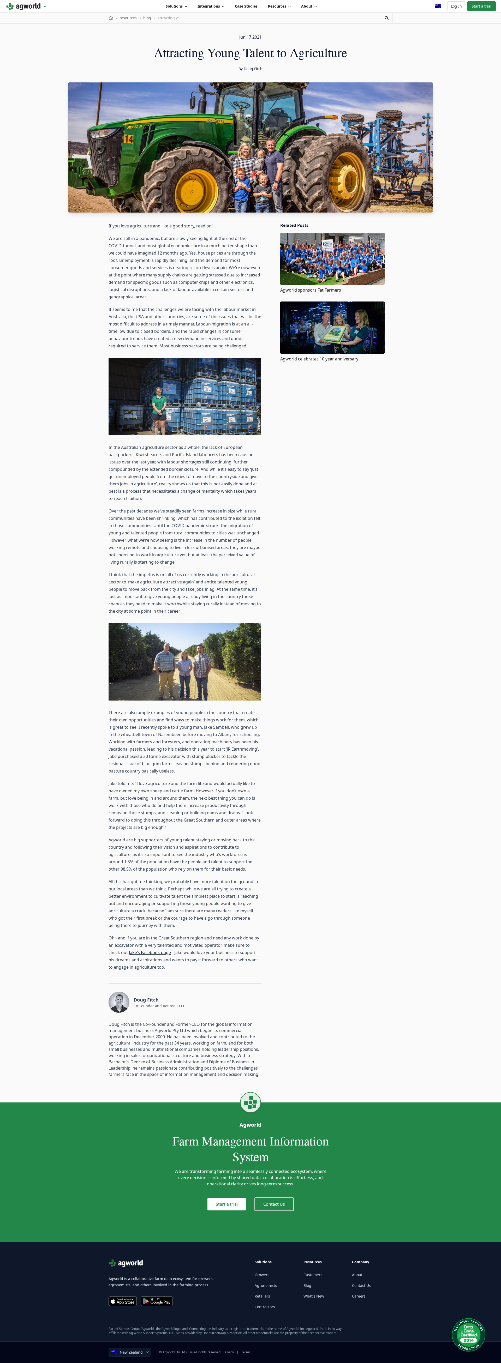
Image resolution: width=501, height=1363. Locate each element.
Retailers (262, 1296)
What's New (313, 1296)
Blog (307, 1285)
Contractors (265, 1306)
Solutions (174, 6)
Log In (456, 6)
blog (147, 17)
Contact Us (274, 1204)
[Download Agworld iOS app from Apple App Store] (123, 1301)
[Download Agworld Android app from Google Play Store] (157, 1301)
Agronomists (266, 1285)
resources (128, 17)
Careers (359, 1296)
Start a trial (481, 6)
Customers (312, 1274)
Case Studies (246, 6)
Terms (245, 1352)
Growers (262, 1274)
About (306, 6)
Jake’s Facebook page (150, 952)
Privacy (228, 1352)
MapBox (236, 1333)
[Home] (111, 18)
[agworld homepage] (26, 6)
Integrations (209, 6)
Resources (277, 6)
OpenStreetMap (214, 1333)
